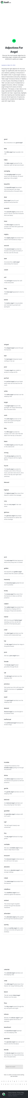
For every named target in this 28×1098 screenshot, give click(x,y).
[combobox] (14, 1067)
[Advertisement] (14, 19)
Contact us (15, 1095)
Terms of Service (12, 1092)
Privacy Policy (20, 1092)
